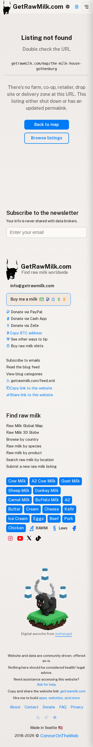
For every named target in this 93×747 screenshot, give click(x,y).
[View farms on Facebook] (74, 528)
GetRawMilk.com (46, 266)
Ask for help (46, 684)
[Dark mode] (38, 717)
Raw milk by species (23, 446)
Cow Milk (17, 481)
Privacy (77, 707)
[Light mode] (55, 717)
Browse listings (46, 137)
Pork (68, 518)
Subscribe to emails (23, 360)
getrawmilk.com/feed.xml (32, 380)
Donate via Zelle (24, 325)
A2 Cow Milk (44, 481)
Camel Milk (19, 499)
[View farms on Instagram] (10, 538)
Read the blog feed (23, 367)
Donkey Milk (47, 490)
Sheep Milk (18, 490)
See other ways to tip (29, 339)
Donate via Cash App (28, 318)
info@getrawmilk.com (32, 285)
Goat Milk (70, 481)
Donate (49, 707)
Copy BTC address (26, 333)
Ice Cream (18, 518)
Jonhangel (63, 634)
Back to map (46, 124)
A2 (67, 499)
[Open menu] (86, 6)
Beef (54, 518)
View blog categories (24, 374)
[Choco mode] (46, 717)
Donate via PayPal (26, 312)
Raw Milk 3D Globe (22, 432)
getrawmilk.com (73, 691)
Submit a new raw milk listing (31, 466)
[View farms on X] (29, 537)
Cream (32, 509)
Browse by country (22, 439)
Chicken (16, 527)
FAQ (62, 707)
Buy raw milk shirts (26, 346)
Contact (31, 707)
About (15, 707)
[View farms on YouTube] (20, 538)
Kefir (69, 509)
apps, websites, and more (59, 698)
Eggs (38, 518)
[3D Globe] (67, 7)
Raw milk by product (24, 453)
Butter (14, 509)
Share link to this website (31, 395)
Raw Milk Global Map (24, 425)
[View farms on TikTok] (38, 538)
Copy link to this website (31, 388)
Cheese (51, 509)
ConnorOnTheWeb (59, 735)
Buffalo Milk (47, 499)
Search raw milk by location (30, 459)
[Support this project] (77, 7)
